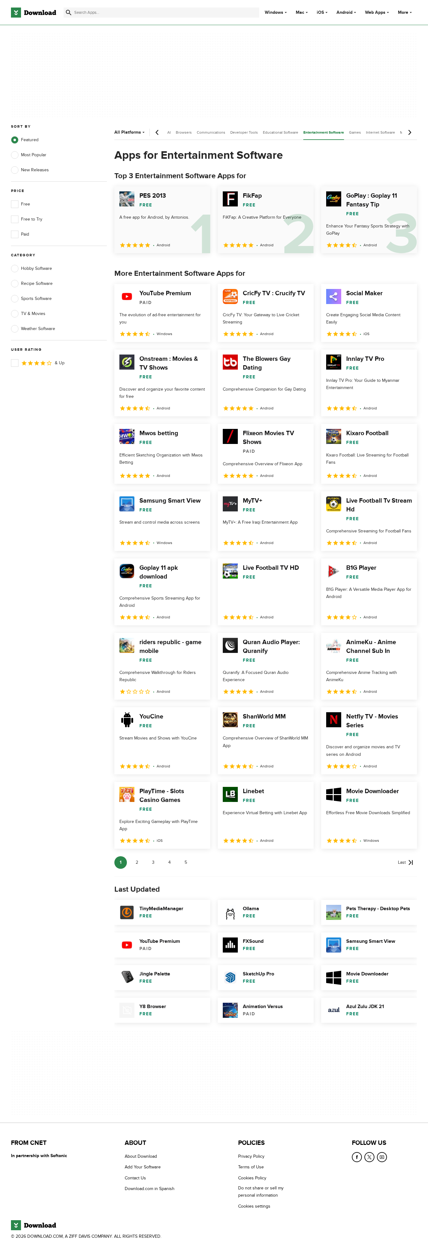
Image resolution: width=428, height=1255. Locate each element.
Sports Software (36, 298)
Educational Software (280, 132)
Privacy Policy (251, 1156)
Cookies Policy (252, 1177)
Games (355, 132)
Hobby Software (36, 268)
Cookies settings (254, 1206)
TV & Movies (33, 313)
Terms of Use (251, 1167)
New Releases (35, 170)
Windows (274, 12)
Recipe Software (37, 283)
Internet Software (380, 132)
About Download (141, 1156)
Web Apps (375, 12)
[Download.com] (33, 13)
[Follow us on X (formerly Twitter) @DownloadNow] (369, 1157)
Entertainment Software (323, 132)
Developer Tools (244, 132)
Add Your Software (143, 1167)
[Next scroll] (409, 132)
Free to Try (31, 219)
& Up (60, 363)
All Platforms (127, 132)
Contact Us (135, 1177)
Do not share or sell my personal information (261, 1191)
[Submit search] (69, 13)
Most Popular (33, 155)
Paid (25, 234)
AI (169, 132)
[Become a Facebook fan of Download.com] (357, 1157)
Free (25, 204)
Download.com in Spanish (150, 1188)
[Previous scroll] (157, 132)
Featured (30, 139)
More (403, 12)
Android (344, 12)
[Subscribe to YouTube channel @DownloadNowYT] (382, 1157)
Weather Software (38, 328)
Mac (300, 12)
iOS (320, 12)
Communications (211, 132)
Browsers (184, 132)
